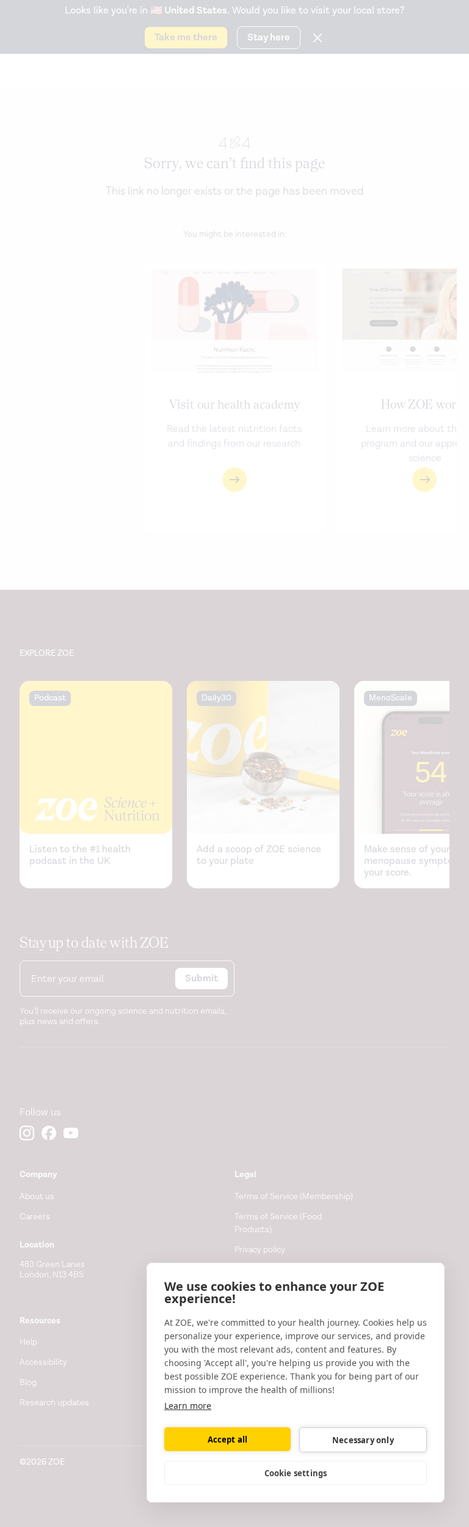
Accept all (228, 1439)
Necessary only (363, 1440)
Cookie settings (295, 1473)
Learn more (187, 1405)
